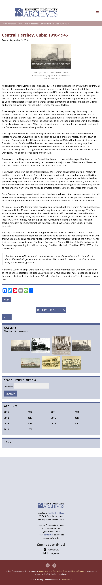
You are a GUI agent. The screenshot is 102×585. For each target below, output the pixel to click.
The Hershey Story (60, 571)
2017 (29, 417)
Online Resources (17, 23)
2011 (77, 423)
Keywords (9, 386)
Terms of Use (66, 579)
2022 (29, 412)
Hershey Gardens (45, 571)
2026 (6, 412)
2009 (29, 429)
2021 (53, 412)
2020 (77, 412)
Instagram (53, 553)
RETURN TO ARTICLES (51, 310)
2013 (29, 423)
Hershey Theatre (77, 571)
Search (11, 393)
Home (4, 23)
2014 (6, 423)
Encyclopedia (32, 23)
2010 (6, 429)
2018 (6, 417)
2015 (77, 417)
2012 (53, 423)
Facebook (52, 549)
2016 (53, 417)
